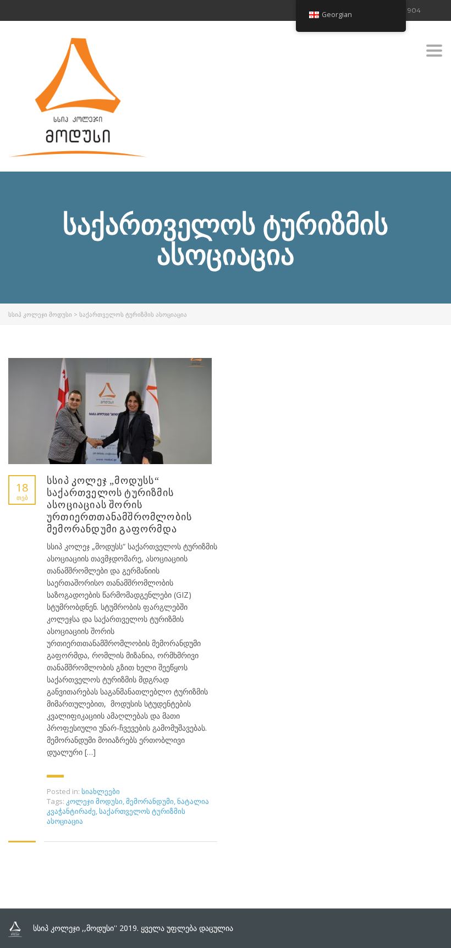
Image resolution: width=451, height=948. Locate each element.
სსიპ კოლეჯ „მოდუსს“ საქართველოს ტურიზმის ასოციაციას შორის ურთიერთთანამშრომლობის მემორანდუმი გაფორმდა (119, 504)
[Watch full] (110, 411)
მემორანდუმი (150, 801)
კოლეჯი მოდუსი (94, 801)
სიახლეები (100, 791)
